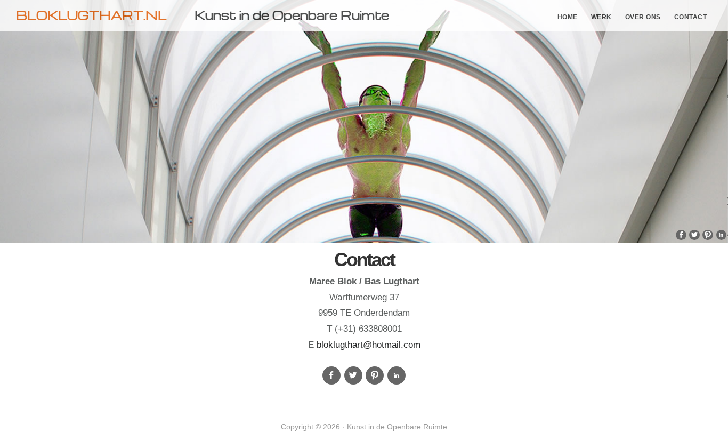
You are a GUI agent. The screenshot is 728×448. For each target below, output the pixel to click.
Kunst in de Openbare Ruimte (292, 14)
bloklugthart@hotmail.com (368, 345)
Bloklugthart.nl (91, 14)
